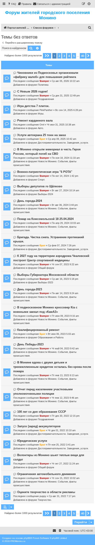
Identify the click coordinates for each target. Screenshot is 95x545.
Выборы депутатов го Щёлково (39, 186)
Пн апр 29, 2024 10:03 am (66, 223)
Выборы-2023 (45, 282)
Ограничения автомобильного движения (46, 474)
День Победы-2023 (30, 344)
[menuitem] (11, 4)
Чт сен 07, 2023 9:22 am (65, 264)
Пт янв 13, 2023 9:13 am (65, 375)
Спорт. (41, 179)
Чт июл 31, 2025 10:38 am (61, 124)
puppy (43, 496)
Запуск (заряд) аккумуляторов (39, 426)
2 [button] (59, 56)
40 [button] (82, 56)
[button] (47, 55)
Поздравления (46, 99)
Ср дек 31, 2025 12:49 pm (66, 95)
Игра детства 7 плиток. (33, 106)
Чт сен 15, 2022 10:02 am (66, 478)
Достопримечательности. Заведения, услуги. (63, 142)
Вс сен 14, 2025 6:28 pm (68, 110)
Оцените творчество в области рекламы (46, 492)
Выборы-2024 (45, 194)
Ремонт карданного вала (35, 120)
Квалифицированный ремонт (38, 329)
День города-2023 (29, 289)
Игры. (41, 113)
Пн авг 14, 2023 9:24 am (65, 293)
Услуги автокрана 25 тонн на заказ (41, 135)
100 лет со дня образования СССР (41, 411)
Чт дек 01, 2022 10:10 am (62, 430)
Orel (42, 124)
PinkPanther (46, 110)
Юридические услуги (32, 440)
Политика (43, 84)
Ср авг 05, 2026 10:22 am (66, 81)
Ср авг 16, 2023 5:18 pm (65, 279)
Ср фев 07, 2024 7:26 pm (62, 245)
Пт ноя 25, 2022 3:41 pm (61, 444)
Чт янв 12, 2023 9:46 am (65, 397)
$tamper (44, 81)
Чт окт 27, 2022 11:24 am (65, 463)
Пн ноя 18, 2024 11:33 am (66, 158)
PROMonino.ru (17, 541)
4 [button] (69, 56)
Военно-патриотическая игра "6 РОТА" (44, 171)
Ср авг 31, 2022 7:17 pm (62, 496)
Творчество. (45, 500)
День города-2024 (29, 201)
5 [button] (74, 56)
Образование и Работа (50, 337)
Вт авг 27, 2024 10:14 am (65, 190)
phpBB (27, 538)
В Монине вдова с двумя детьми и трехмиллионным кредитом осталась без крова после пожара (52, 367)
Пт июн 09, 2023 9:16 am (65, 316)
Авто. (41, 128)
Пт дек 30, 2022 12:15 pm (66, 415)
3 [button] (64, 56)
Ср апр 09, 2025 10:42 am (62, 139)
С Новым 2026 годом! (32, 91)
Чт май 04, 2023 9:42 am (65, 348)
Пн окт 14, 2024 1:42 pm (65, 176)
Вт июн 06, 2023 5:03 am (61, 334)
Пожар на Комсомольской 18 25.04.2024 (45, 219)
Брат (42, 139)
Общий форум (46, 268)
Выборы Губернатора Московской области (48, 274)
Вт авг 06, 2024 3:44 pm (65, 205)
